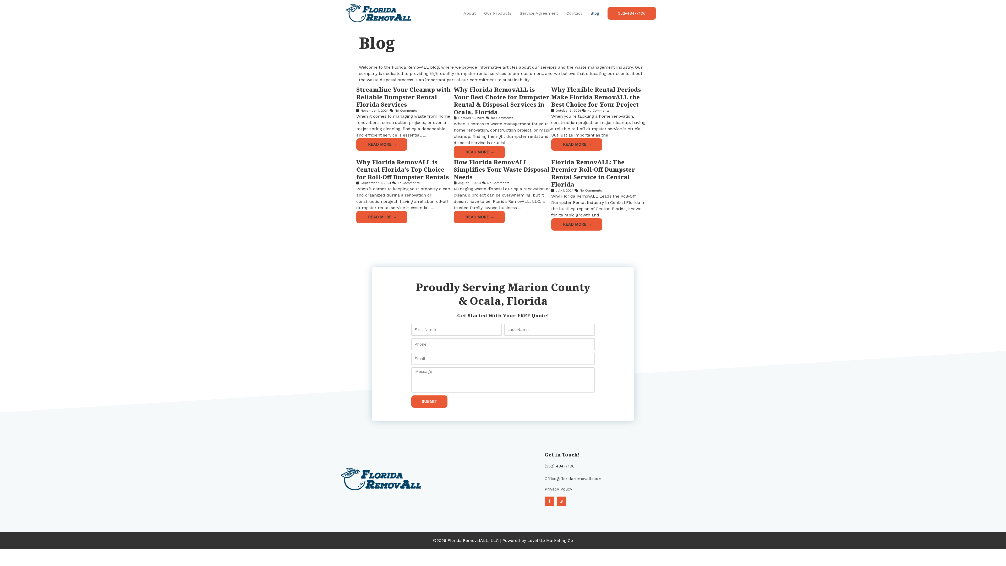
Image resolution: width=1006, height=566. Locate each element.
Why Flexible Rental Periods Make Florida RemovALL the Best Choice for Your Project (596, 96)
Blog (595, 13)
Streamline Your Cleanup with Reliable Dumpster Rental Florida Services (403, 96)
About (469, 13)
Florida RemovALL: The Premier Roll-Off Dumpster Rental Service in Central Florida (593, 173)
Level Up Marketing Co (550, 540)
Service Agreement (539, 13)
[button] (632, 13)
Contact (574, 13)
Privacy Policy (558, 489)
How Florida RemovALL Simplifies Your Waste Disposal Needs (502, 169)
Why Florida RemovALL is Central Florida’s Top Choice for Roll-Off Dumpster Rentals (402, 169)
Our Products (497, 13)
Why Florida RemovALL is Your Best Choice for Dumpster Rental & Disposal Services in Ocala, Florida (501, 100)
